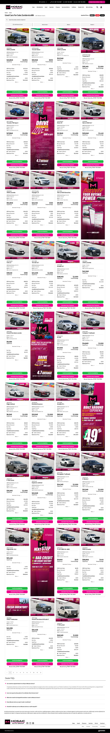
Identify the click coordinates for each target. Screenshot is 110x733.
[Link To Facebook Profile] (27, 723)
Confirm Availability (17, 92)
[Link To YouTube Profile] (30, 723)
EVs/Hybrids (40, 7)
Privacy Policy (95, 726)
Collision (74, 7)
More (16, 82)
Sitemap (88, 726)
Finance (58, 7)
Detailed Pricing (16, 64)
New (33, 7)
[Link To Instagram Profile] (33, 723)
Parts (96, 723)
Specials (51, 7)
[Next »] (40, 672)
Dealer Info (81, 7)
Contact (102, 723)
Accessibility (102, 726)
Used (46, 7)
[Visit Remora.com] (101, 731)
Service (91, 723)
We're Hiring (89, 7)
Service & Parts (66, 7)
